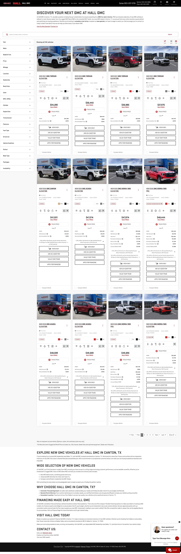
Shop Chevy (54, 3)
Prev (138, 435)
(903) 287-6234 (47, 533)
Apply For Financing (54, 143)
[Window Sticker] (67, 98)
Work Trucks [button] (66, 3)
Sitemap (83, 546)
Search (170, 34)
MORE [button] (97, 3)
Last (163, 435)
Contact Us (54, 26)
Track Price (55, 112)
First (132, 435)
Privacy (88, 546)
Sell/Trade (74, 3)
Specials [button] (81, 3)
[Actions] (67, 77)
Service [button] (93, 3)
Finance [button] (87, 3)
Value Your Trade (54, 138)
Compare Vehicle (46, 152)
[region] (54, 121)
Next (157, 435)
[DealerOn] (58, 546)
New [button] (48, 3)
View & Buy (55, 127)
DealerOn (77, 546)
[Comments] (64, 98)
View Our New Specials (43, 26)
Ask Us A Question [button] (54, 133)
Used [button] (59, 3)
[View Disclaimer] (56, 98)
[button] (69, 58)
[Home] (45, 3)
